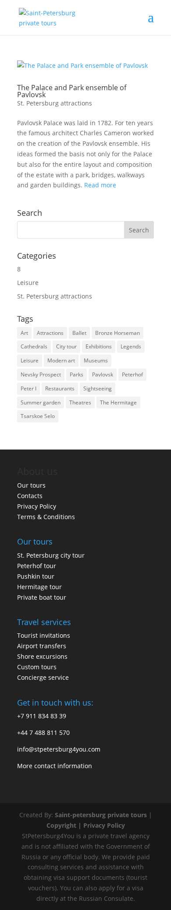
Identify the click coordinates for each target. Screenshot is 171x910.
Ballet (79, 333)
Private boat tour (41, 597)
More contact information (54, 766)
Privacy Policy (36, 506)
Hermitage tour (39, 587)
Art (24, 333)
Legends (131, 346)
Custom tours (37, 667)
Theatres (80, 402)
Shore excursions (42, 656)
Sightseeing (97, 388)
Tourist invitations (43, 635)
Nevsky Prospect (41, 374)
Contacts (30, 496)
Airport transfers (41, 646)
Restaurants (60, 388)
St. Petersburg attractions (54, 103)
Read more (100, 185)
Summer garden (41, 402)
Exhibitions (99, 346)
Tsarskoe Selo (38, 416)
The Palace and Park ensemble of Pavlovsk (71, 91)
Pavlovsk (102, 374)
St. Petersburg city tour (51, 555)
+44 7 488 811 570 (43, 732)
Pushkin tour (35, 576)
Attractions (50, 333)
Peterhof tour (36, 566)
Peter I (28, 388)
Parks (76, 374)
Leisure (28, 282)
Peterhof (132, 374)
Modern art (61, 360)
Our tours (31, 485)
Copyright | (64, 825)
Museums (96, 360)
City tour (66, 346)
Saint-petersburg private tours (101, 815)
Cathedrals (34, 346)
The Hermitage (118, 402)
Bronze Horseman (117, 333)
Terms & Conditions (46, 517)
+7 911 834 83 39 (41, 716)
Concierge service (43, 677)
